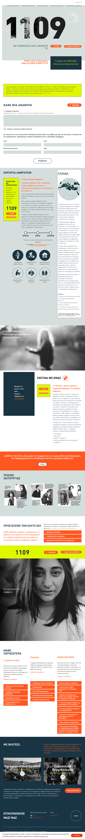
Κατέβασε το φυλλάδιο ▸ (10, 679)
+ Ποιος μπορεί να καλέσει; (68, 683)
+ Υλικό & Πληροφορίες (40, 691)
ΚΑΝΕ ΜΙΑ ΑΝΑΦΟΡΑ (13, 6)
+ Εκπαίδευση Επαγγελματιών (42, 695)
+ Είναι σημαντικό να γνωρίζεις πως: (12, 703)
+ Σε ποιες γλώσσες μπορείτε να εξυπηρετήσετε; (69, 709)
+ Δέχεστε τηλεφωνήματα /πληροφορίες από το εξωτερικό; (68, 716)
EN (77, 2)
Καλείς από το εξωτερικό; (35, 61)
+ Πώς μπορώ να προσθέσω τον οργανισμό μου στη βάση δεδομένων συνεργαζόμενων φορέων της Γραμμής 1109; (69, 729)
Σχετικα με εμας (42, 6)
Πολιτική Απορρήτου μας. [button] (40, 836)
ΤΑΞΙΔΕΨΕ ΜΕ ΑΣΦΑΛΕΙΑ (56, 536)
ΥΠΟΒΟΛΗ (42, 161)
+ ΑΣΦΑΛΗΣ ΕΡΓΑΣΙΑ (52, 532)
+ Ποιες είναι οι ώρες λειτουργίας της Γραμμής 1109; (67, 689)
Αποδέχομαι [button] (76, 835)
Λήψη (42, 464)
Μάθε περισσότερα (22, 769)
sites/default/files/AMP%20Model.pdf (38, 245)
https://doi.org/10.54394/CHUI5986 (67, 315)
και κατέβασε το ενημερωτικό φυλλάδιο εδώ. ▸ (63, 528)
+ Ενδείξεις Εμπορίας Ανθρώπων (12, 693)
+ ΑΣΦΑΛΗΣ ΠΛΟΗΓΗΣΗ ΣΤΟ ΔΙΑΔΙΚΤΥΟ (59, 540)
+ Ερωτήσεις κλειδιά (12, 698)
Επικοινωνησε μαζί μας (74, 6)
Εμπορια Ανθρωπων (28, 6)
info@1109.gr (47, 93)
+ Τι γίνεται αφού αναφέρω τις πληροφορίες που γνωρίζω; (69, 703)
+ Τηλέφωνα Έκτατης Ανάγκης (42, 683)
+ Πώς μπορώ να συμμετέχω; (69, 722)
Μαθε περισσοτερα (57, 6)
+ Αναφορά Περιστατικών (40, 699)
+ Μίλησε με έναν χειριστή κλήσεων (14, 687)
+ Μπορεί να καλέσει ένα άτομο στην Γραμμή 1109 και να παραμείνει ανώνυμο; (69, 697)
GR (81, 2)
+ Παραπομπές (37, 687)
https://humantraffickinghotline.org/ (42, 244)
